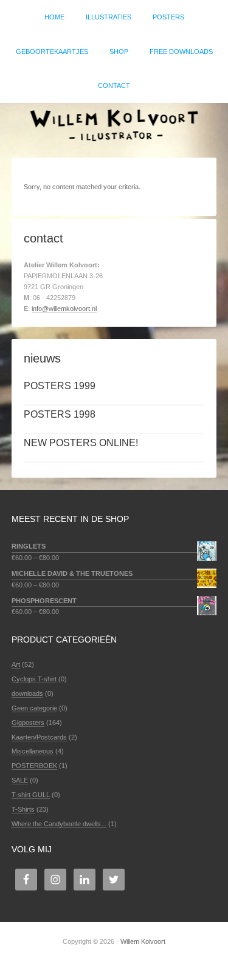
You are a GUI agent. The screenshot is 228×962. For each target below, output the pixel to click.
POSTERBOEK (34, 765)
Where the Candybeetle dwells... (59, 823)
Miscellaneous (33, 751)
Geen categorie (34, 708)
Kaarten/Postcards (39, 737)
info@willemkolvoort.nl (64, 308)
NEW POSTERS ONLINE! (81, 443)
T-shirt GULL (31, 794)
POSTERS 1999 (59, 386)
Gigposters (28, 722)
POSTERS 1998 (59, 414)
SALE (20, 780)
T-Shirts (23, 809)
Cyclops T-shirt (34, 679)
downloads (27, 693)
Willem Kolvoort (114, 124)
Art (16, 664)
